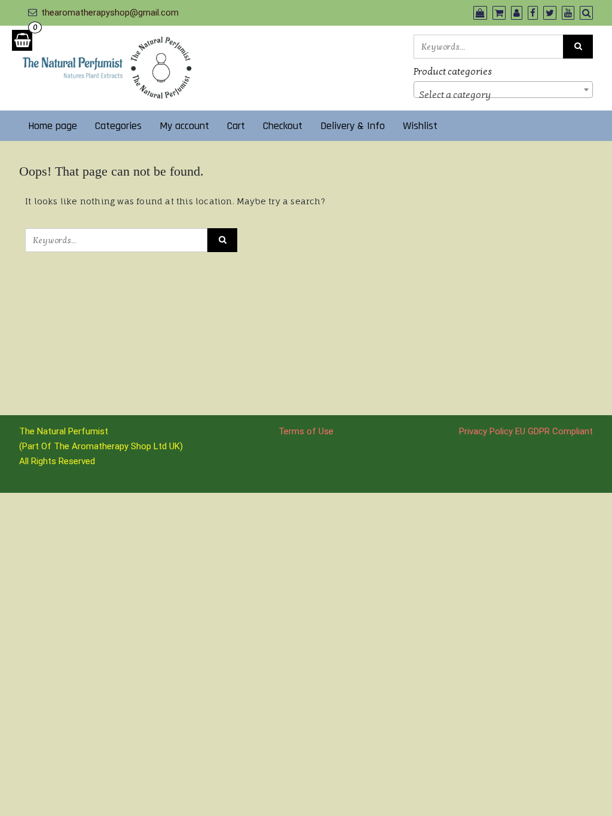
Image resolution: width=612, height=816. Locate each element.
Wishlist (420, 126)
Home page (52, 126)
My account (184, 126)
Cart (236, 126)
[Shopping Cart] (22, 40)
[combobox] (503, 89)
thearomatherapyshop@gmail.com (110, 12)
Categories (118, 126)
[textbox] (503, 95)
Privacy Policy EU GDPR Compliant (526, 431)
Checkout (282, 126)
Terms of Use (306, 431)
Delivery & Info (352, 126)
